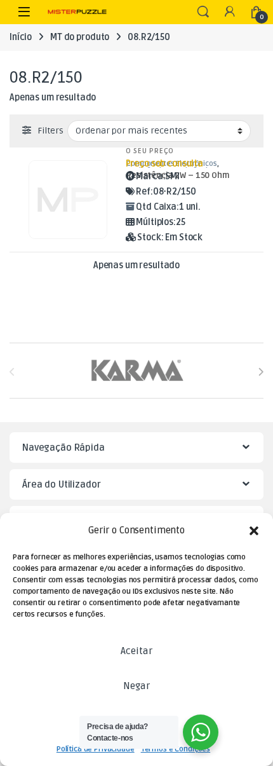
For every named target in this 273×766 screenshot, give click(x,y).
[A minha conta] (230, 12)
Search (203, 12)
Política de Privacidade (96, 749)
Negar (136, 686)
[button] (254, 530)
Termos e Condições (175, 749)
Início (21, 37)
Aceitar (136, 651)
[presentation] (260, 371)
